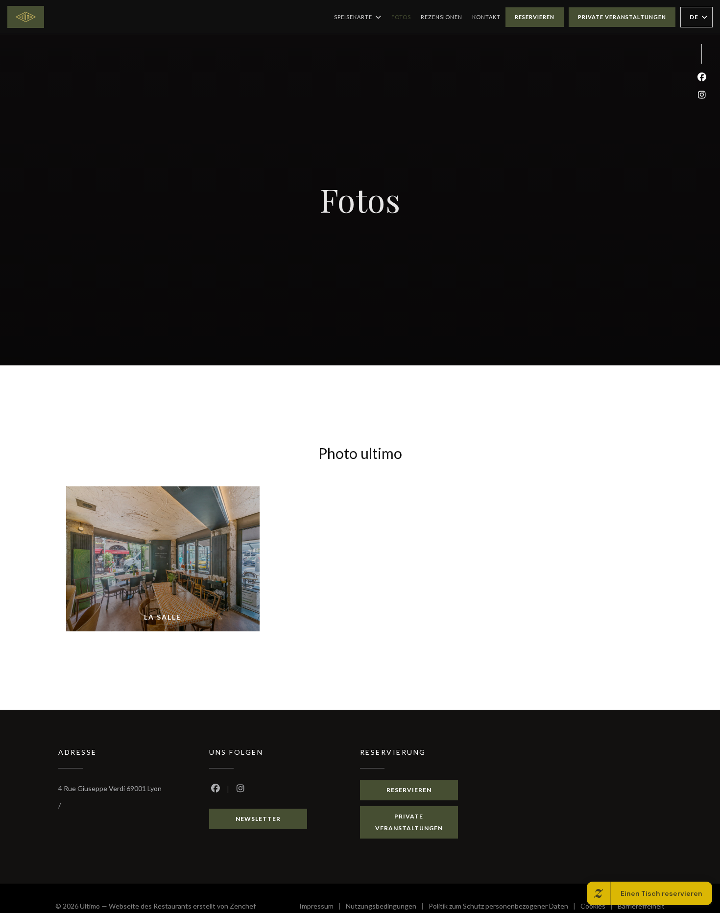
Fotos (401, 17)
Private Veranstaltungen (622, 17)
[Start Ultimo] (25, 17)
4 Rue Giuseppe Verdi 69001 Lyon (110, 788)
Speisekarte (353, 17)
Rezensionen (441, 17)
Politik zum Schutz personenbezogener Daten (504, 907)
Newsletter (258, 818)
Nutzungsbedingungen (387, 907)
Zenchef (243, 906)
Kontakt (486, 17)
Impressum (322, 907)
